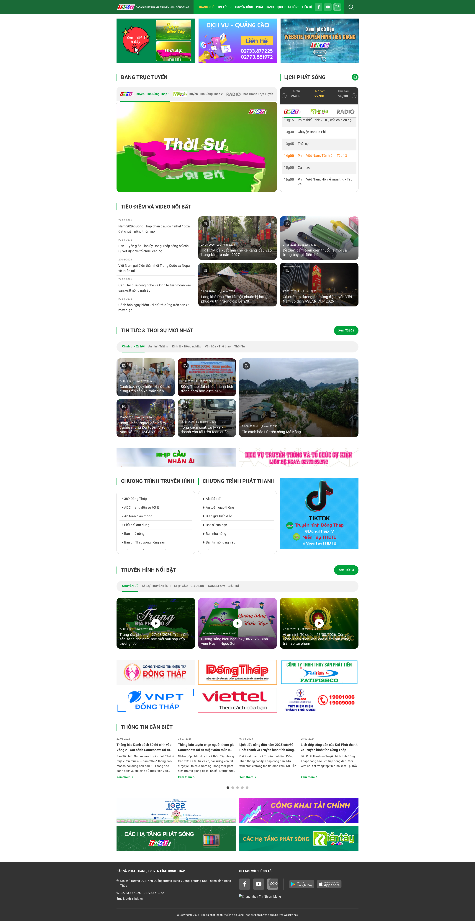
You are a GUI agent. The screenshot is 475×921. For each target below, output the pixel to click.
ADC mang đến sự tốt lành (143, 507)
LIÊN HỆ (307, 7)
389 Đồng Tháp (135, 499)
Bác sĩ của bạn (216, 525)
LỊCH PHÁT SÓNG (288, 7)
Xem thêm (123, 777)
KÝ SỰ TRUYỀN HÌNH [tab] (156, 586)
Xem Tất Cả (346, 330)
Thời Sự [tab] (239, 346)
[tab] (145, 94)
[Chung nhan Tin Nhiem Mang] (298, 896)
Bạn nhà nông (134, 534)
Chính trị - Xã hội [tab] (133, 346)
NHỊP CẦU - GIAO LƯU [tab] (189, 586)
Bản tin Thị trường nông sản (144, 542)
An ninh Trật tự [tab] (158, 346)
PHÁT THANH (265, 7)
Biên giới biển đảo (219, 516)
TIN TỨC (222, 7)
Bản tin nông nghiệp (220, 542)
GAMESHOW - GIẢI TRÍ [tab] (223, 586)
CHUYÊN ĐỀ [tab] (130, 586)
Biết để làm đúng (137, 525)
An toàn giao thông (138, 516)
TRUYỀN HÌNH (244, 7)
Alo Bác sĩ (213, 499)
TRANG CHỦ (206, 7)
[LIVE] (197, 147)
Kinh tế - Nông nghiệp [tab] (186, 346)
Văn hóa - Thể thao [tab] (218, 346)
